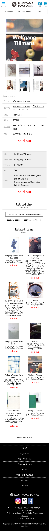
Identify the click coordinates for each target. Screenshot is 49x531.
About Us (24, 480)
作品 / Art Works (24, 11)
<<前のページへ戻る (24, 437)
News (24, 469)
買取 (40, 11)
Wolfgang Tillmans (21, 106)
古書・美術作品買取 (24, 475)
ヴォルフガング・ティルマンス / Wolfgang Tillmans (24, 214)
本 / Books (9, 11)
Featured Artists (25, 464)
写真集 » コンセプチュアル (32, 220)
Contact (24, 485)
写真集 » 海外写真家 (13, 220)
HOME (24, 448)
